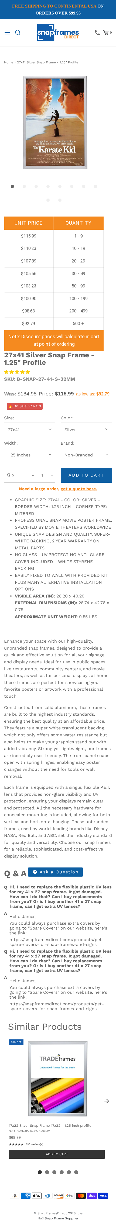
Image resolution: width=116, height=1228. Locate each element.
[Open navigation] (7, 32)
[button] (54, 122)
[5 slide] (69, 1172)
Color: (67, 417)
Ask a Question (58, 871)
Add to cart (86, 475)
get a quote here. (79, 488)
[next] (106, 1101)
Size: (9, 417)
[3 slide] (54, 1172)
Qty (10, 474)
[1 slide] (40, 1172)
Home (8, 62)
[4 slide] (62, 1172)
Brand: (67, 443)
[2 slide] (47, 1172)
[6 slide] (76, 1172)
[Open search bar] (20, 32)
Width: (11, 443)
